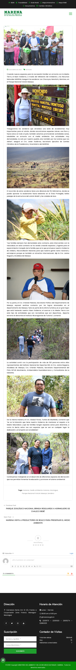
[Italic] (15, 566)
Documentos (30, 6)
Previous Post (11, 505)
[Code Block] (32, 566)
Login (71, 553)
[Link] (34, 566)
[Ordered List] (23, 566)
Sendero (51, 493)
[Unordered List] (26, 566)
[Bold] (12, 566)
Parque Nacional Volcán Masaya (34, 493)
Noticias (29, 70)
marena (26, 490)
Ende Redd (35, 3)
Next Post (8, 517)
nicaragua (54, 490)
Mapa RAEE (63, 3)
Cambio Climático (45, 6)
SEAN (12, 3)
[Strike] (20, 566)
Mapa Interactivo (48, 3)
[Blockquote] (29, 566)
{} (37, 566)
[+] (40, 566)
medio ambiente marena (39, 490)
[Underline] (18, 566)
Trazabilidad (22, 3)
